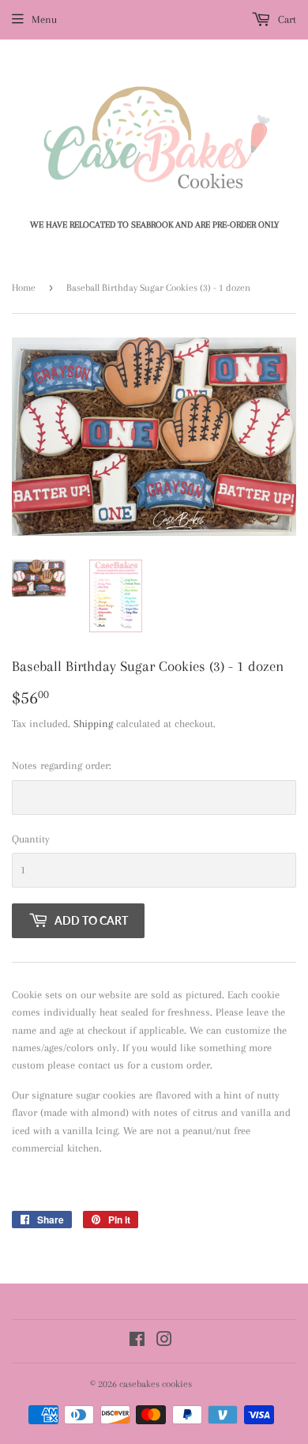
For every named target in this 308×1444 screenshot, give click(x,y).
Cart (285, 19)
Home (24, 287)
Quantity (31, 839)
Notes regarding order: (61, 765)
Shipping (93, 724)
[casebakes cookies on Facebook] (137, 1342)
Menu (44, 19)
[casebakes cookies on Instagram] (164, 1342)
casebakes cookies (155, 1383)
